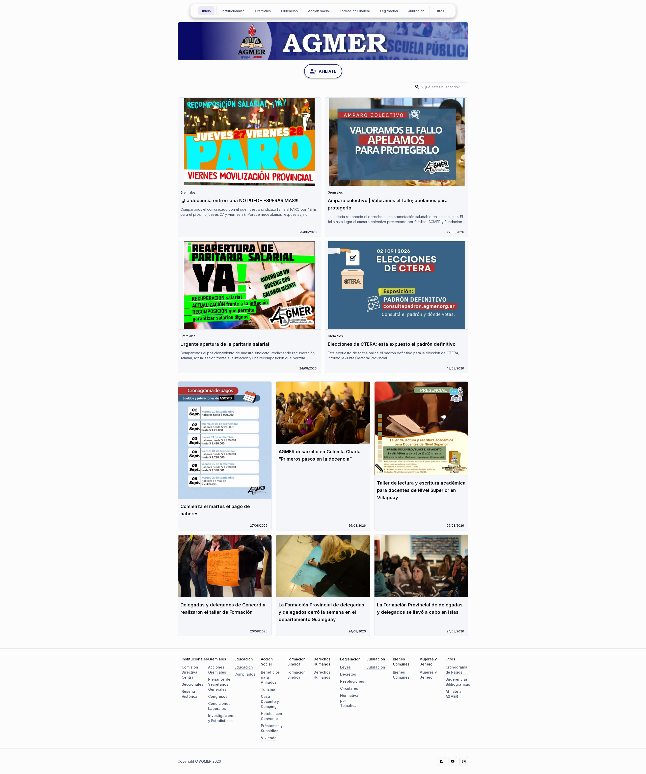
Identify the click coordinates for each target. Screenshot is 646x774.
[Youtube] (452, 761)
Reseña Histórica (189, 694)
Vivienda (269, 738)
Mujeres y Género (428, 674)
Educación (289, 11)
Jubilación (416, 11)
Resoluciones (352, 681)
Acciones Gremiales (217, 669)
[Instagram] (463, 761)
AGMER (205, 761)
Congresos (217, 696)
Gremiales (263, 11)
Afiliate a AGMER (454, 694)
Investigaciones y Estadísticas (222, 718)
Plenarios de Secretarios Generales (219, 684)
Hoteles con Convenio (271, 716)
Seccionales (192, 684)
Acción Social (319, 11)
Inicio (206, 11)
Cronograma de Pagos (456, 669)
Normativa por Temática (349, 700)
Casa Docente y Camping (270, 701)
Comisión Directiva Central (190, 672)
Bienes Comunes (401, 674)
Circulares (349, 688)
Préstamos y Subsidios (272, 728)
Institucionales (233, 11)
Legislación (389, 11)
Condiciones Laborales (219, 706)
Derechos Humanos (322, 674)
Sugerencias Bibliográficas (458, 681)
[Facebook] (441, 761)
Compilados (244, 674)
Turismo (268, 689)
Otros (440, 11)
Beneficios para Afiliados (270, 677)
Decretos (348, 674)
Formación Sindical (355, 11)
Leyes (345, 667)
